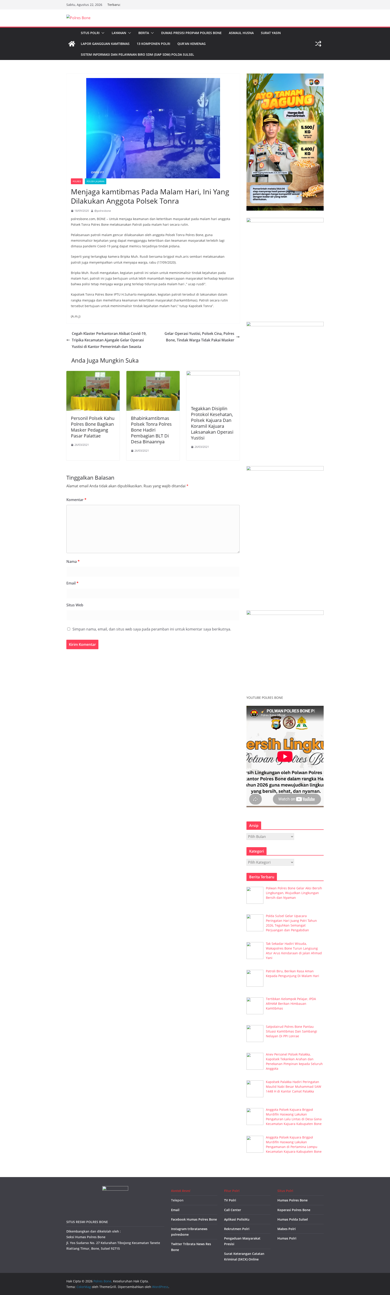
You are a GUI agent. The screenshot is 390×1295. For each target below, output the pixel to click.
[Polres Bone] (71, 43)
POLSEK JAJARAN (95, 181)
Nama (73, 561)
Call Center (232, 1210)
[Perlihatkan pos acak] (318, 43)
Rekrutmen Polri (236, 1229)
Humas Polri (286, 1238)
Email (72, 583)
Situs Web (74, 605)
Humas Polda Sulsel (292, 1219)
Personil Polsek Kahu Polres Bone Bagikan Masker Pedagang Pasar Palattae (92, 427)
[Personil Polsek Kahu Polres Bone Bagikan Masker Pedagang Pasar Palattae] (93, 374)
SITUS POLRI (90, 33)
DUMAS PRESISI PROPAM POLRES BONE (191, 33)
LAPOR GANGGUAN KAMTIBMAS (105, 43)
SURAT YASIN (271, 33)
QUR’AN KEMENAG (191, 43)
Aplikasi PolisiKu (236, 1219)
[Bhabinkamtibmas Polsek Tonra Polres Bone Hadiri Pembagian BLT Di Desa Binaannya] (153, 374)
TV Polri (230, 1200)
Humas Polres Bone (292, 1200)
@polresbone (102, 211)
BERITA (143, 33)
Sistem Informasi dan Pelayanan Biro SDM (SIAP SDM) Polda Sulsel (137, 54)
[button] (102, 33)
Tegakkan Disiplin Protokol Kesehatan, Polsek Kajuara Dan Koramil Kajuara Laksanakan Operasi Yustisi (212, 423)
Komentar (76, 499)
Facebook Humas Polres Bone (194, 1219)
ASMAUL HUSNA (241, 33)
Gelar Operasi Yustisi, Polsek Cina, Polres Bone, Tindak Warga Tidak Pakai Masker (199, 337)
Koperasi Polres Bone (293, 1210)
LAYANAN (119, 33)
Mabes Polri (286, 1229)
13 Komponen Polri (153, 43)
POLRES (77, 181)
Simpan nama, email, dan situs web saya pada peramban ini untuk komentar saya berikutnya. (151, 629)
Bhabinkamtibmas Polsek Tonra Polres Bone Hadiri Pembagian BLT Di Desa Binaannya (151, 430)
